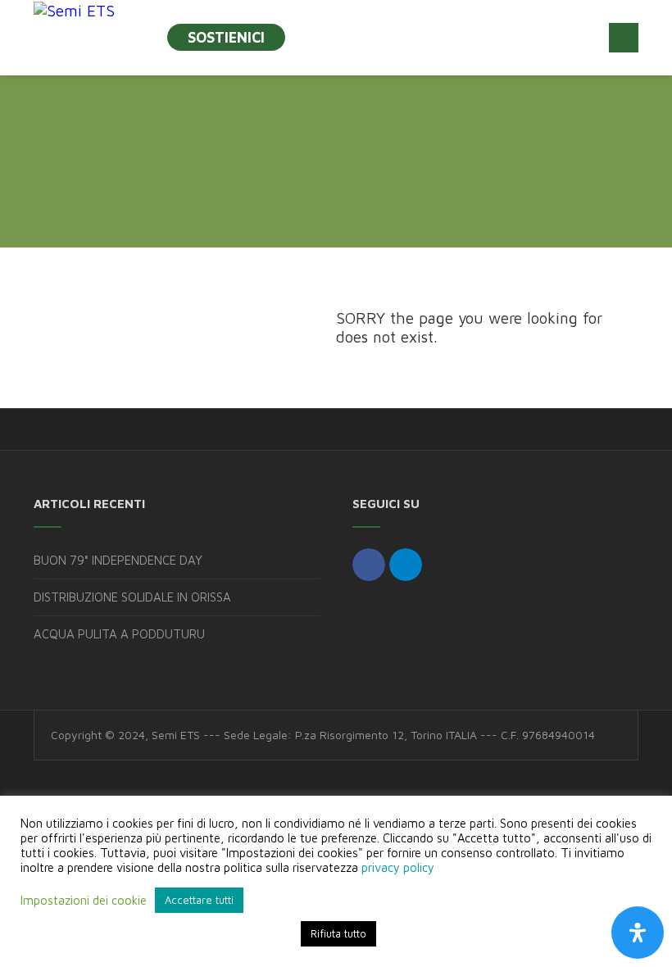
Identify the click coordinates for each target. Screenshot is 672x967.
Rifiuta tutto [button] (338, 933)
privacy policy (397, 867)
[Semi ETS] (74, 10)
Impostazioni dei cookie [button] (83, 900)
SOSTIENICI (226, 37)
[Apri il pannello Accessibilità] (637, 932)
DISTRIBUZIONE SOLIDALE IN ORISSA (132, 597)
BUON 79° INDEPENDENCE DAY (118, 560)
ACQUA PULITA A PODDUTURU (119, 634)
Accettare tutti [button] (199, 899)
